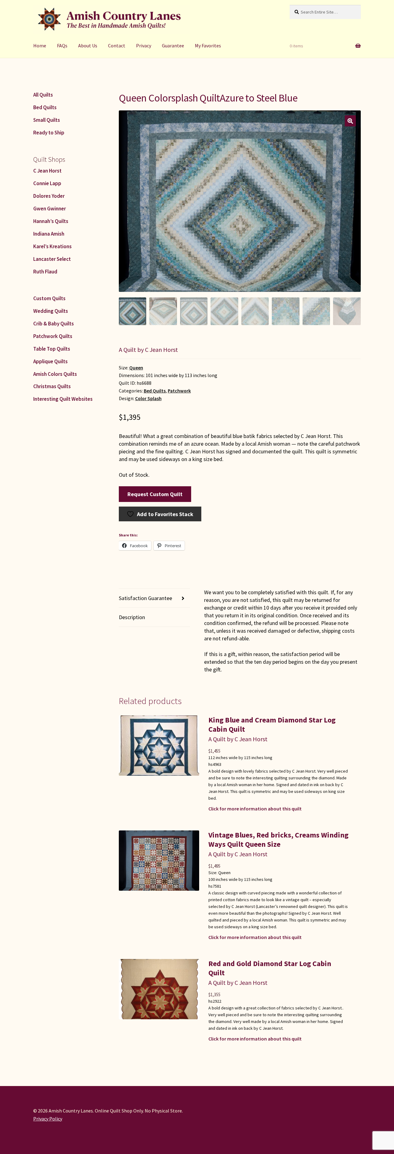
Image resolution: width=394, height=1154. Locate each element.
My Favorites (208, 45)
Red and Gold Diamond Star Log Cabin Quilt (269, 968)
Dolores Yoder (49, 196)
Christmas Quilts (52, 386)
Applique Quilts (50, 361)
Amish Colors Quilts (55, 374)
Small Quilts (46, 120)
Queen (136, 368)
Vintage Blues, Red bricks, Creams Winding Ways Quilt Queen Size (278, 839)
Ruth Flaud (45, 271)
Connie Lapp (47, 183)
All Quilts (43, 94)
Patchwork (179, 391)
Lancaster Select (52, 259)
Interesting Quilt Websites (63, 399)
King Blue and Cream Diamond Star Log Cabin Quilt (272, 724)
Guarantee (173, 45)
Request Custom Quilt (155, 494)
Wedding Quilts (50, 311)
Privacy (143, 45)
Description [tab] (132, 617)
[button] (350, 120)
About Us (87, 45)
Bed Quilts (155, 391)
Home (39, 45)
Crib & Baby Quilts (53, 323)
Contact (116, 45)
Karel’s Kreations (52, 246)
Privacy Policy (47, 1119)
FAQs (62, 45)
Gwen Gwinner (49, 208)
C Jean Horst (47, 170)
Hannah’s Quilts (50, 221)
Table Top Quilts (51, 348)
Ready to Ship (48, 132)
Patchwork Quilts (52, 336)
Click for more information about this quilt (255, 809)
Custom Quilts (49, 298)
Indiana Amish (48, 233)
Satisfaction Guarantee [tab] (145, 598)
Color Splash (148, 398)
